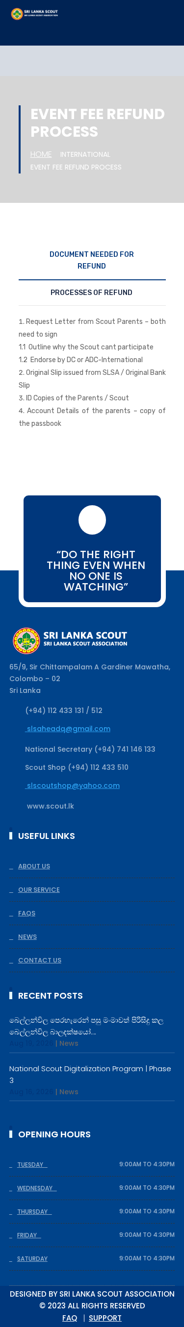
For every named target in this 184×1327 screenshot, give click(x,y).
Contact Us (39, 960)
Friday (27, 1235)
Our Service (39, 889)
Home (41, 154)
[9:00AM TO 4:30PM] (49, 1164)
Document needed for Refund (92, 260)
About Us (34, 866)
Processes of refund (91, 293)
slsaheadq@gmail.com (67, 729)
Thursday (33, 1211)
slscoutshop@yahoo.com (72, 785)
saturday (32, 1258)
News (27, 936)
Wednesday (35, 1188)
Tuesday (31, 1164)
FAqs (26, 913)
